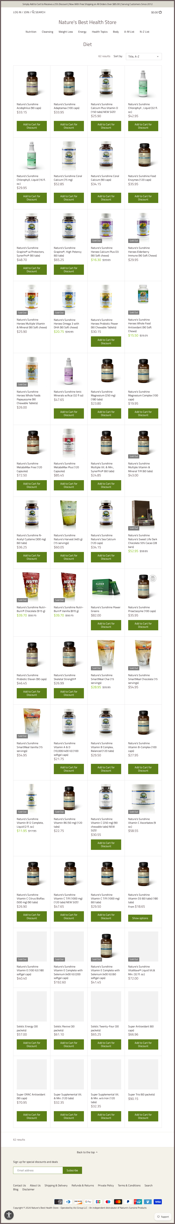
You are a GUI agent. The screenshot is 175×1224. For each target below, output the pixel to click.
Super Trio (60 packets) (141, 1094)
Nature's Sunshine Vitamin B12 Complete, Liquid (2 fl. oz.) (30, 822)
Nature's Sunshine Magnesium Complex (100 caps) (143, 395)
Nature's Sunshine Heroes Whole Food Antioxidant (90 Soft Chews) (140, 325)
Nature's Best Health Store (87, 22)
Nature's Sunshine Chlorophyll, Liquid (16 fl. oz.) (31, 180)
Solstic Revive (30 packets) (64, 1028)
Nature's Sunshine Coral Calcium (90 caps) (105, 178)
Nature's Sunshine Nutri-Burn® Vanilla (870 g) (68, 609)
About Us (35, 1185)
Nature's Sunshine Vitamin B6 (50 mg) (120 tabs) (68, 822)
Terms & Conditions (129, 1185)
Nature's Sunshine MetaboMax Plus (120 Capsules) (66, 467)
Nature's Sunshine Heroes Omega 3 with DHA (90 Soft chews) (66, 323)
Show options (140, 918)
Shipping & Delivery (56, 1185)
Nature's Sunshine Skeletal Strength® (65, 677)
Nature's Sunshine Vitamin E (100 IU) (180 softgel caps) (30, 970)
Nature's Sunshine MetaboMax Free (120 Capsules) (29, 467)
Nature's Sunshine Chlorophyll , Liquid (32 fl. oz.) (143, 108)
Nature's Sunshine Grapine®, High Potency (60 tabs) (68, 251)
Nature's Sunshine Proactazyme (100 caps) (142, 609)
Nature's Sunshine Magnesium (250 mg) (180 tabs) (103, 395)
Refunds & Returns (83, 1185)
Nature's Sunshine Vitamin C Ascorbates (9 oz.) (142, 822)
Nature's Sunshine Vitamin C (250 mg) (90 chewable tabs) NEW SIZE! (104, 824)
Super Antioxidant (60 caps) (141, 1028)
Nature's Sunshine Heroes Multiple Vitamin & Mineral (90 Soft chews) (32, 323)
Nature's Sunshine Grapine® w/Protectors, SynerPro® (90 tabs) (30, 251)
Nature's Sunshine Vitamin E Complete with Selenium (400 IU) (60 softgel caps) (105, 972)
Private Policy (106, 1185)
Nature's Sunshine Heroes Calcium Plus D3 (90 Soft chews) (105, 251)
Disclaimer (28, 1189)
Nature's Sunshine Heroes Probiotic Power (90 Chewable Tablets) (104, 323)
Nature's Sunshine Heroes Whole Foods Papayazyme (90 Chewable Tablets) (28, 397)
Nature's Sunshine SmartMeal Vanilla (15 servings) (30, 747)
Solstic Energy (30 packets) (27, 1028)
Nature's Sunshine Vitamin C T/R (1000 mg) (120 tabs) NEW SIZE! (68, 898)
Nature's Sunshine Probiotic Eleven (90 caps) (31, 677)
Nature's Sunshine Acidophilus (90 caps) (29, 106)
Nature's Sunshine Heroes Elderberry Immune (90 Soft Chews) (142, 251)
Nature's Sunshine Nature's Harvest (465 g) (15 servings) (68, 539)
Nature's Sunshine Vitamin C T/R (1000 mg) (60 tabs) (105, 898)
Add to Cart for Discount (31, 126)
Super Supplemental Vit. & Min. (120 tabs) (68, 1096)
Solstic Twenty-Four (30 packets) (105, 1028)
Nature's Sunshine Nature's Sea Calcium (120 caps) (103, 539)
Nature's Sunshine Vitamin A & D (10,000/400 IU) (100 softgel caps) (66, 749)
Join (26, 12)
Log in (17, 12)
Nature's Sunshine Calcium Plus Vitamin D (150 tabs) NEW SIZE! (104, 108)
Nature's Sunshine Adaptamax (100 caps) (66, 106)
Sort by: (118, 56)
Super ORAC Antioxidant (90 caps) (31, 1096)
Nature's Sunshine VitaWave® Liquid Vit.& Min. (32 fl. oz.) (141, 970)
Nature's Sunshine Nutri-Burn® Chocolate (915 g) (31, 609)
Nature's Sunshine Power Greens (105, 609)
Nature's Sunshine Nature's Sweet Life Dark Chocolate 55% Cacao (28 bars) (142, 541)
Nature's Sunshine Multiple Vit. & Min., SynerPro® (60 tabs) (102, 467)
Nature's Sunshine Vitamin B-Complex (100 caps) (142, 747)
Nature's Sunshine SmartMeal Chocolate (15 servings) (143, 679)
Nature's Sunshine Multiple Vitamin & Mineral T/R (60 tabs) (140, 467)
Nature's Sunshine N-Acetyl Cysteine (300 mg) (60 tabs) (31, 539)
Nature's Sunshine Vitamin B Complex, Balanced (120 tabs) (102, 747)
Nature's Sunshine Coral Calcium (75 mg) (68, 178)
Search (149, 1185)
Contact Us (19, 1185)
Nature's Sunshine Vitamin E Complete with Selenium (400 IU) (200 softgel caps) (68, 972)
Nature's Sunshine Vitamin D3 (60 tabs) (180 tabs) (143, 898)
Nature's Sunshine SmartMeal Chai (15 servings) (102, 679)
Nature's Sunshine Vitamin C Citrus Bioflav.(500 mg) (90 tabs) (31, 898)
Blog (15, 1189)
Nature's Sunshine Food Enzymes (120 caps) (142, 178)
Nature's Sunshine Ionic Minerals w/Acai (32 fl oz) (68, 393)
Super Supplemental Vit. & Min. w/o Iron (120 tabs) (105, 1098)
